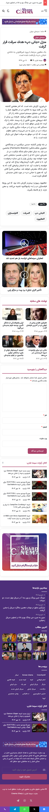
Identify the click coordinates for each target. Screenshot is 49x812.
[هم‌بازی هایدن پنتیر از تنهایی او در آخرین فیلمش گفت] (36, 314)
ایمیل (44, 427)
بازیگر (43, 684)
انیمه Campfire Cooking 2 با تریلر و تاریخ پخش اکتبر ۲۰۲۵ (16, 506)
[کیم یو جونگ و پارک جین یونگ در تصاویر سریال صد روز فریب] (9, 656)
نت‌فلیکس (25, 693)
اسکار (17, 675)
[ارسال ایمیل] (31, 60)
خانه (43, 31)
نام (45, 415)
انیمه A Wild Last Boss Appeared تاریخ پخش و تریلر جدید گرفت (17, 517)
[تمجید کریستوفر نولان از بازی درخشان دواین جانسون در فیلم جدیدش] (12, 341)
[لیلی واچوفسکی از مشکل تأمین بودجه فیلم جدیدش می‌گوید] (12, 314)
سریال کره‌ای (31, 689)
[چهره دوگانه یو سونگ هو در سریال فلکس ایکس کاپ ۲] (40, 647)
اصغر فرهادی (41, 679)
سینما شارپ (38, 60)
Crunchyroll (41, 675)
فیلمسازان (12, 213)
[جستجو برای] (3, 12)
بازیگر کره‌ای (34, 684)
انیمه (31, 679)
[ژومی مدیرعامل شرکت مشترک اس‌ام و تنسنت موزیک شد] (24, 647)
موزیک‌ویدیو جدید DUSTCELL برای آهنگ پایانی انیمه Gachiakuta (16, 483)
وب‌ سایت (43, 438)
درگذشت (42, 689)
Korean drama (27, 675)
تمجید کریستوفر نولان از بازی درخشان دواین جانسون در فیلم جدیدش (13, 353)
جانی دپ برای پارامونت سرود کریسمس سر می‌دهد (37, 353)
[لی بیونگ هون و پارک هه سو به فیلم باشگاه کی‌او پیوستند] (40, 656)
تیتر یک (23, 684)
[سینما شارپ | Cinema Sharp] (24, 11)
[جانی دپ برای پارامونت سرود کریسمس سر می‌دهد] (36, 341)
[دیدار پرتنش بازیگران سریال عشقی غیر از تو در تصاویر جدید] (9, 647)
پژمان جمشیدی (13, 693)
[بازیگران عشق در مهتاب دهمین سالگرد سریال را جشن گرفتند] (24, 638)
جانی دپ (39, 213)
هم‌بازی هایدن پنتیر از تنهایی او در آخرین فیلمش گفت (36, 325)
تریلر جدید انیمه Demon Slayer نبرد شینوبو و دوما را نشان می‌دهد (17, 472)
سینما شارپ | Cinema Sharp (22, 793)
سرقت (25, 213)
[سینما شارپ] (24, 21)
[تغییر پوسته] (8, 12)
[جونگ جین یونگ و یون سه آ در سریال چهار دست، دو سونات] (40, 638)
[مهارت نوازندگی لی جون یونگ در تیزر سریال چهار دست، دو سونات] (24, 656)
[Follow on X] (33, 60)
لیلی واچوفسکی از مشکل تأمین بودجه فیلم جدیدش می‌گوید (13, 325)
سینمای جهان (34, 31)
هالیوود (40, 219)
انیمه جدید (22, 679)
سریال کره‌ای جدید (17, 689)
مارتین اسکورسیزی (39, 693)
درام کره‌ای (13, 684)
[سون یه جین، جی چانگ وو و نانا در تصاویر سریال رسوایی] (9, 638)
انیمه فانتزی (11, 679)
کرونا (43, 698)
